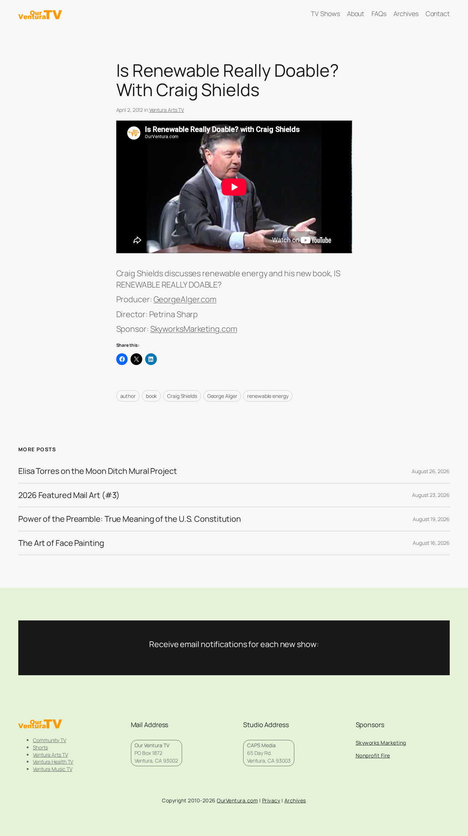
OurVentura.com (237, 800)
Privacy (271, 800)
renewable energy (267, 395)
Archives (295, 800)
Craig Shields (182, 395)
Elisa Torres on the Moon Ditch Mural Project (97, 471)
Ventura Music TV (52, 768)
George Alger (222, 395)
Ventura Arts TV (166, 109)
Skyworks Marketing (381, 742)
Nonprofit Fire (373, 755)
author (128, 395)
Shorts (40, 747)
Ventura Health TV (53, 761)
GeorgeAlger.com (185, 299)
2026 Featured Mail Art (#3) (69, 495)
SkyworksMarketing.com (193, 328)
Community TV (49, 740)
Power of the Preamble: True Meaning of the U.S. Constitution (129, 518)
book (151, 395)
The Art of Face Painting (61, 543)
